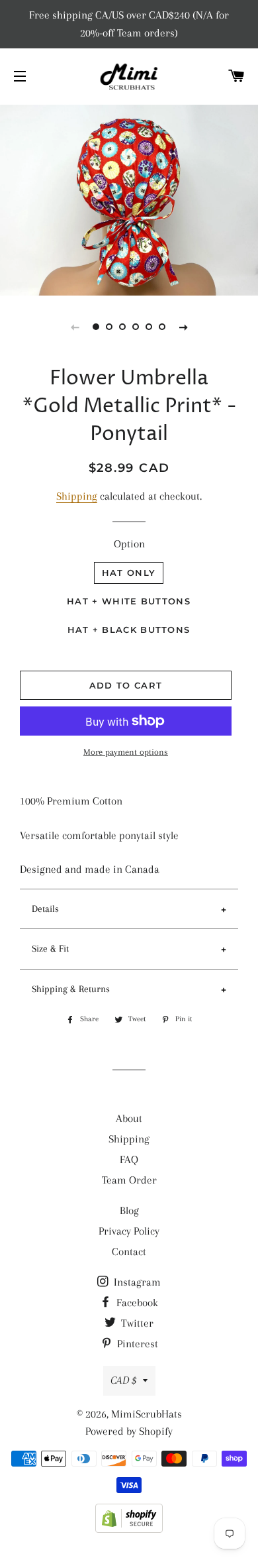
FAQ (129, 1159)
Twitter (135, 1323)
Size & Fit (50, 948)
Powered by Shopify (129, 1431)
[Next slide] (183, 326)
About (129, 1118)
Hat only (128, 572)
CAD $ (123, 1380)
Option (129, 543)
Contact (129, 1251)
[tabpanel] (129, 198)
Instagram (136, 1282)
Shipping (76, 496)
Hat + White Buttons (129, 601)
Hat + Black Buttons (129, 629)
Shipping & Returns (71, 988)
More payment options (125, 752)
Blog (129, 1210)
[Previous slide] (74, 326)
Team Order (129, 1180)
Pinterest (136, 1343)
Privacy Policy (129, 1231)
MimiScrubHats (146, 1414)
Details (45, 908)
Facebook (136, 1302)
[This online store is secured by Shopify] (129, 1529)
